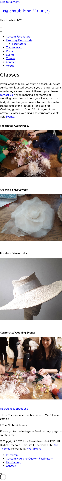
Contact (11, 62)
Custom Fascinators (18, 36)
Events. (10, 116)
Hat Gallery (13, 462)
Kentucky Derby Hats (19, 40)
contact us (6, 95)
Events (10, 55)
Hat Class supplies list (14, 409)
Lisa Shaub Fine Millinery (25, 11)
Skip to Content (10, 2)
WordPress (34, 448)
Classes (10, 58)
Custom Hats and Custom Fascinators (29, 458)
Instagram (12, 455)
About (10, 65)
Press (9, 51)
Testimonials (14, 47)
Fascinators (19, 44)
